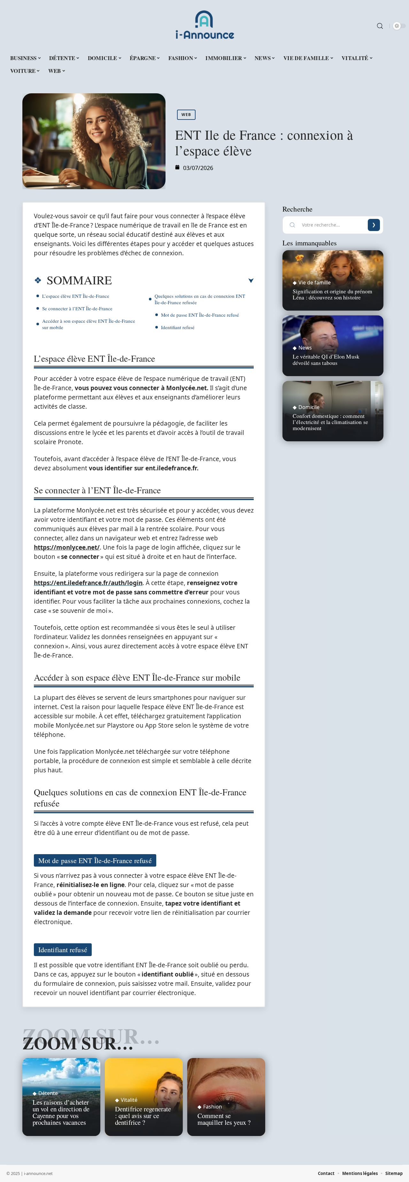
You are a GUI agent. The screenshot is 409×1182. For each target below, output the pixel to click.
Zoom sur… (78, 1042)
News (305, 347)
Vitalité (129, 1099)
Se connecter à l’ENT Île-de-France (77, 308)
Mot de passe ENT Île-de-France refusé (200, 315)
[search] (380, 25)
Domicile (309, 407)
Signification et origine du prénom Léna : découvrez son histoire (332, 294)
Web (186, 114)
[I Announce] (204, 26)
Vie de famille (314, 282)
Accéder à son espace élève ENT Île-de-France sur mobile (88, 324)
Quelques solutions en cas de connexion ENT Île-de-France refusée (200, 299)
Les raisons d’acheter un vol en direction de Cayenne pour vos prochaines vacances (61, 1112)
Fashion (212, 1106)
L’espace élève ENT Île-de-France (75, 296)
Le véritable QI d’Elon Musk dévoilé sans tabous (326, 359)
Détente (48, 1093)
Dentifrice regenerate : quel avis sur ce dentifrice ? (143, 1115)
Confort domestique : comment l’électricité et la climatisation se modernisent (330, 422)
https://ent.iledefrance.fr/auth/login (88, 583)
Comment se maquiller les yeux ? (224, 1119)
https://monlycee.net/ (67, 547)
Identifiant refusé (178, 327)
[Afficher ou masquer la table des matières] (183, 281)
